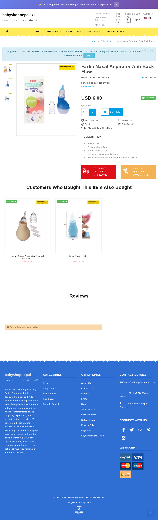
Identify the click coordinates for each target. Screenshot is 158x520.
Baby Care (53, 31)
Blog (83, 404)
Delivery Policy (88, 414)
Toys (37, 31)
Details (89, 55)
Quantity (86, 105)
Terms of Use (88, 409)
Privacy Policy (88, 425)
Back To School (115, 31)
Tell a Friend (127, 124)
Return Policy (88, 420)
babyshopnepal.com (76, 497)
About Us (86, 383)
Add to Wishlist (91, 120)
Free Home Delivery (100, 18)
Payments (99, 25)
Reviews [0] (126, 120)
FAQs (84, 399)
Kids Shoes (93, 31)
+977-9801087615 (138, 393)
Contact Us (87, 388)
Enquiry (87, 124)
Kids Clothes (73, 31)
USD (149, 18)
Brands (85, 393)
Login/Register (102, 13)
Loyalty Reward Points (92, 435)
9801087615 (87, 86)
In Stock (150, 97)
